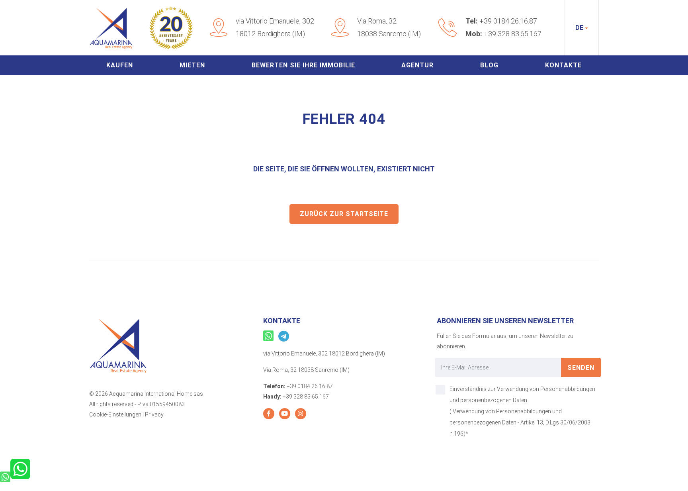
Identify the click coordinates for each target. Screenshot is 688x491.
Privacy (154, 414)
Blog (489, 65)
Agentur (417, 65)
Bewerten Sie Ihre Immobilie (303, 65)
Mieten (192, 65)
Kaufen (119, 65)
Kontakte (563, 65)
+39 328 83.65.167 (512, 33)
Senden (580, 367)
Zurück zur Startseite (344, 214)
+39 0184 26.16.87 (508, 21)
